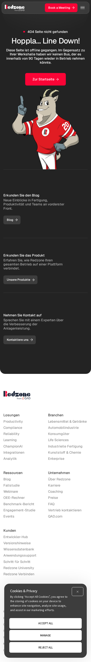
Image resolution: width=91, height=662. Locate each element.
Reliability (11, 434)
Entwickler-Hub (15, 537)
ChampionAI (12, 446)
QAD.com (55, 516)
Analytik (10, 459)
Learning (10, 440)
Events (8, 516)
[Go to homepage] (15, 7)
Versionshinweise (17, 543)
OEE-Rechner (14, 498)
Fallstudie (11, 485)
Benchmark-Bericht (18, 504)
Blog (7, 479)
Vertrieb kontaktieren (64, 510)
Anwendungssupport (19, 555)
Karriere (54, 485)
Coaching (55, 491)
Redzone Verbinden (18, 574)
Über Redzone (59, 479)
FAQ (51, 504)
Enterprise (56, 459)
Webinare (10, 491)
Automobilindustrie (63, 428)
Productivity (13, 421)
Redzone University (18, 568)
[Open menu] (82, 7)
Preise (53, 498)
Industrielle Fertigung (65, 446)
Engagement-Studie (19, 510)
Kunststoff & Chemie (64, 452)
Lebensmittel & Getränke (67, 421)
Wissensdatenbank (18, 549)
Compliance (12, 428)
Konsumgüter (58, 434)
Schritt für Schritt (16, 562)
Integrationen (13, 452)
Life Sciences (58, 440)
